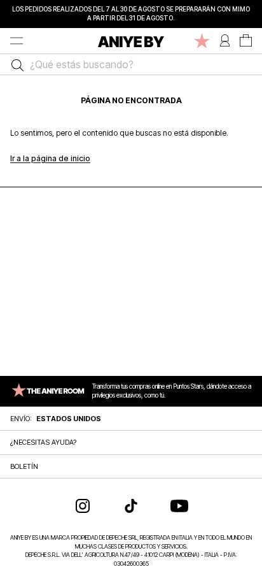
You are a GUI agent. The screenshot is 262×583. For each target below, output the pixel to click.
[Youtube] (179, 506)
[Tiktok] (131, 506)
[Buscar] (14, 64)
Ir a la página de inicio (50, 158)
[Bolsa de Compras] (246, 41)
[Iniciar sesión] (225, 41)
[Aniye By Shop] (131, 41)
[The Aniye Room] (202, 41)
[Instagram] (83, 506)
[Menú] (16, 41)
